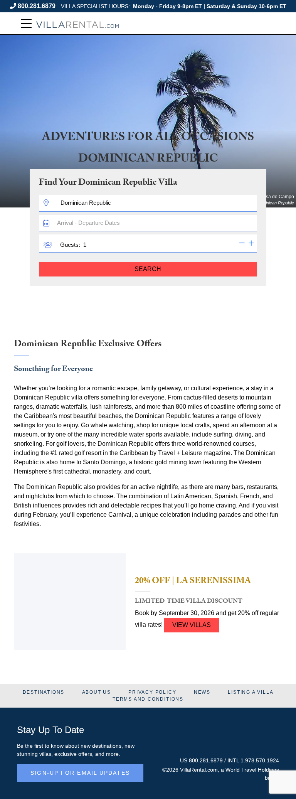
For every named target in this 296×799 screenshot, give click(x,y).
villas (45, 754)
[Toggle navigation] (26, 23)
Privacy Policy (152, 692)
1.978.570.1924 (259, 760)
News (202, 692)
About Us (96, 692)
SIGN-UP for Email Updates (80, 773)
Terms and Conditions (148, 699)
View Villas (191, 625)
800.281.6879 (37, 6)
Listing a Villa (250, 692)
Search (148, 269)
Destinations (44, 692)
